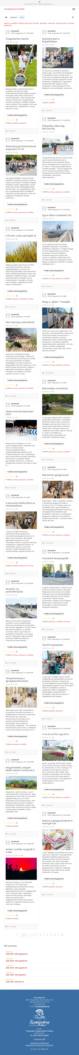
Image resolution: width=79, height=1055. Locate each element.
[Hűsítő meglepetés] (57, 662)
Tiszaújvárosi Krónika (14, 9)
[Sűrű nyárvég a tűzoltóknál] (21, 340)
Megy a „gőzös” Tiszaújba (56, 302)
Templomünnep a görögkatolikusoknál (17, 679)
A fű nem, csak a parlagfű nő (21, 235)
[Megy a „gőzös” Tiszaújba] (57, 317)
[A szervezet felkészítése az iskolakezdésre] (21, 520)
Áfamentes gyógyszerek (55, 475)
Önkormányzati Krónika (29, 23)
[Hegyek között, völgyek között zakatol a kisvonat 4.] (21, 782)
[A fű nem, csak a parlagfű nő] (21, 251)
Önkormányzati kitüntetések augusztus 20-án (21, 147)
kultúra (52, 23)
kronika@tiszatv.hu (46, 4)
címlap (71, 23)
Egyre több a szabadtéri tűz (56, 215)
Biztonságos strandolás (55, 388)
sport (7, 23)
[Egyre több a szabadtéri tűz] (57, 231)
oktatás (44, 23)
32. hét (51, 737)
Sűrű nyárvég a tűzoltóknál (20, 322)
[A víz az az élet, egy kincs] (57, 750)
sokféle (15, 23)
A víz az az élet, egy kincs (55, 734)
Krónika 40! (62, 23)
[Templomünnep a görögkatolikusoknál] (21, 697)
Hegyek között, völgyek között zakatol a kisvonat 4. (20, 769)
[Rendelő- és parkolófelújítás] (21, 607)
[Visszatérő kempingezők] (57, 574)
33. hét (51, 561)
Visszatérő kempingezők (55, 558)
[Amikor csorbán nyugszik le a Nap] (21, 869)
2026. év (9, 42)
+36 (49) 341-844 (32, 4)
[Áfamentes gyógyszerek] (57, 489)
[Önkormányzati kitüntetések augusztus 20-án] (21, 165)
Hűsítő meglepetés (52, 645)
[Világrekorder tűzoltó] (21, 65)
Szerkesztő (15, 31)
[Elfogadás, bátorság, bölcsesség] (57, 144)
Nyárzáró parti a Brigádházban (50, 40)
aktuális (8, 25)
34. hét (51, 305)
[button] (73, 17)
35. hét (15, 42)
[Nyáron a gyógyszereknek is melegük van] (57, 839)
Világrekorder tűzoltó (17, 39)
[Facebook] (39, 2)
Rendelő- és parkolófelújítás (14, 590)
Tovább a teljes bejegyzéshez (17, 115)
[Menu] (73, 9)
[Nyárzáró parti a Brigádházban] (57, 57)
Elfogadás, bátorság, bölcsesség (53, 127)
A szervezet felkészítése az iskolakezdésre (20, 504)
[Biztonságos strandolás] (57, 404)
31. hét (15, 855)
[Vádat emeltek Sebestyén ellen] (21, 430)
